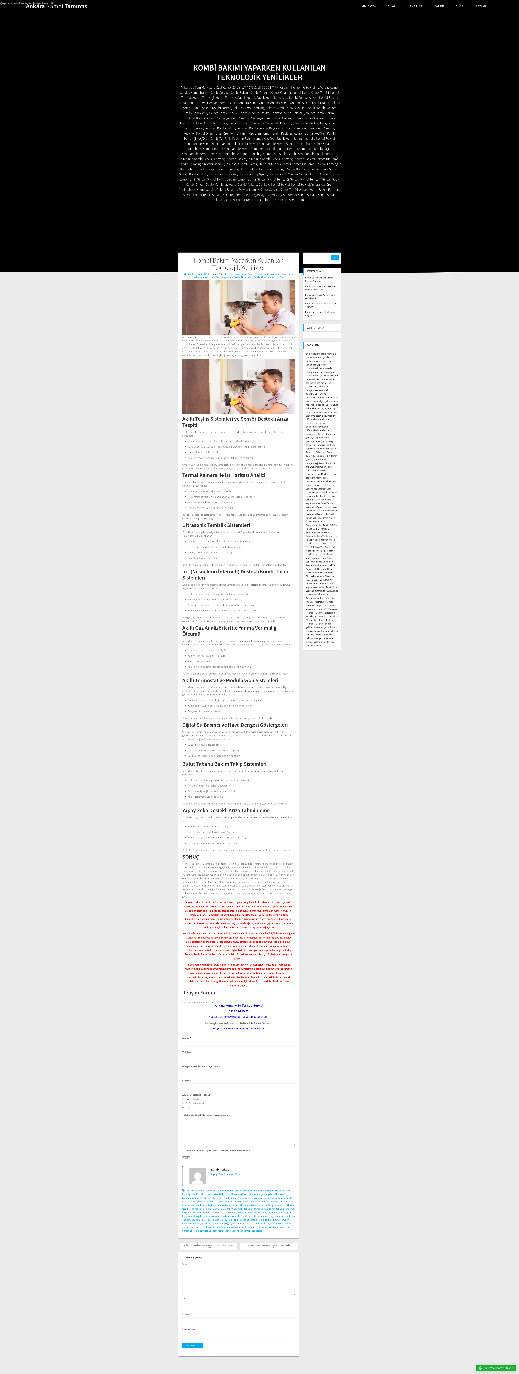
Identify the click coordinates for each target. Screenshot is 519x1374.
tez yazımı (322, 382)
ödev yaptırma (313, 353)
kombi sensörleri (249, 1216)
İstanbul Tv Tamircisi (327, 609)
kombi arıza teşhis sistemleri (210, 1205)
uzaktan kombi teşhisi (220, 1230)
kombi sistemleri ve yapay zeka (216, 1219)
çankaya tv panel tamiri (317, 437)
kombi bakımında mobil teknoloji (236, 1208)
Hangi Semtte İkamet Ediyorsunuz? (201, 1066)
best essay (318, 408)
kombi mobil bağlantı (281, 1212)
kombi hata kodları (212, 1212)
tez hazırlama (323, 371)
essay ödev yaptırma (326, 415)
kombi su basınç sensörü (245, 1219)
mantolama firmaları (316, 481)
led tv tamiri (331, 455)
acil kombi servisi (202, 277)
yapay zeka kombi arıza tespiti (247, 1230)
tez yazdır (321, 375)
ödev (308, 379)
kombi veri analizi (244, 1223)
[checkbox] (183, 1099)
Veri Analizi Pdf (326, 525)
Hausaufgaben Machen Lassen (321, 474)
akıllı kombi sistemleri (274, 1190)
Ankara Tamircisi (57, 6)
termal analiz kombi (244, 1227)
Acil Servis (217, 277)
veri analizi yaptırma (316, 364)
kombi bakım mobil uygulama (266, 1205)
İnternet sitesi (189, 1329)
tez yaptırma (312, 357)
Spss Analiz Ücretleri (316, 488)
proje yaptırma (328, 353)
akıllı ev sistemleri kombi (199, 1190)
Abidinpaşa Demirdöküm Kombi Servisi (275, 274)
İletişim (481, 6)
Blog (459, 6)
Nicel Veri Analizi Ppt (316, 550)
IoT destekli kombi (240, 1201)
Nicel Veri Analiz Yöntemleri (319, 543)
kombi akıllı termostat (261, 1201)
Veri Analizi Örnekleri (316, 590)
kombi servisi (319, 470)
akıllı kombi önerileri (222, 1190)
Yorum (439, 6)
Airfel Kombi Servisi (250, 277)
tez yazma (311, 382)
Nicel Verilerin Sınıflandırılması (321, 572)
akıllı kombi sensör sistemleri (248, 1190)
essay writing (324, 412)
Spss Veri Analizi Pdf (325, 547)
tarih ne (322, 393)
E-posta (186, 1314)
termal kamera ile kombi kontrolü (272, 1227)
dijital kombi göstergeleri (260, 1194)
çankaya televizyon (315, 441)
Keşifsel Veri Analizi (324, 601)
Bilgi (391, 6)
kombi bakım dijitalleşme (238, 1205)
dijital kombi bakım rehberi (233, 1194)
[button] (496, 1368)
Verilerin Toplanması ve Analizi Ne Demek (318, 532)
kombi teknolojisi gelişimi (222, 1223)
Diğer (188, 1106)
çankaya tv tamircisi (325, 433)
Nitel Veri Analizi (327, 539)
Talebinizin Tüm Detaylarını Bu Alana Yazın (205, 1114)
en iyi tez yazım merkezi (323, 379)
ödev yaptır (332, 375)
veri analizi (329, 361)
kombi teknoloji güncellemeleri (273, 1219)
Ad (184, 1298)
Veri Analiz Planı (329, 587)
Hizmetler (415, 6)
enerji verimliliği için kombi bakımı (265, 1197)
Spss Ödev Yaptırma (325, 503)
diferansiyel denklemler (318, 397)
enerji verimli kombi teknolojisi (232, 1197)
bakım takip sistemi (210, 1194)
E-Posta (186, 1080)
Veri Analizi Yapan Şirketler (319, 506)
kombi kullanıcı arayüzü (258, 1212)
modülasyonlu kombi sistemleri (218, 1227)
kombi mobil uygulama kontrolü (198, 1216)
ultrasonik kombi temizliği (195, 1230)
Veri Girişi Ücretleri (315, 499)
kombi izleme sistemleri (234, 1212)
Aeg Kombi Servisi (231, 277)
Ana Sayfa (368, 6)
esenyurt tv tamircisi (323, 485)
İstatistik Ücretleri (325, 495)
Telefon (187, 1052)
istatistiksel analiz (315, 368)
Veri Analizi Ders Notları (317, 514)
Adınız (186, 1037)
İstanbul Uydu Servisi (324, 620)
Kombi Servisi (192, 1099)
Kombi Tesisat (194, 274)
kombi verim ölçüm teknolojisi (269, 1223)
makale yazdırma (314, 361)
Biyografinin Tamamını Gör (224, 1174)
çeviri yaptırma (313, 459)
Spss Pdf (310, 547)
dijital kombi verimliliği (204, 1197)
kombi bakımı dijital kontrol (205, 1208)
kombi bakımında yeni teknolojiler (271, 1208)
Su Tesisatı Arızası (195, 1103)
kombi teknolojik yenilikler (195, 1223)
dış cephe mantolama (317, 477)
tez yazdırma (325, 357)
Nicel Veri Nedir (325, 568)
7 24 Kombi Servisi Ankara (242, 274)
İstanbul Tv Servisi (315, 623)
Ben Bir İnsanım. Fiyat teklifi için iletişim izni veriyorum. (218, 1150)
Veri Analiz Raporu (315, 605)
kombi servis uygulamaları (271, 1216)
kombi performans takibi (227, 1216)
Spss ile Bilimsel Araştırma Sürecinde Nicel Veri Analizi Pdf (321, 565)
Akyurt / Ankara (269, 277)
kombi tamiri (319, 466)
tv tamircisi (318, 455)
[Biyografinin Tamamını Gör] (239, 1174)
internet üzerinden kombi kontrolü (212, 1201)
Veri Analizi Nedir (329, 510)
